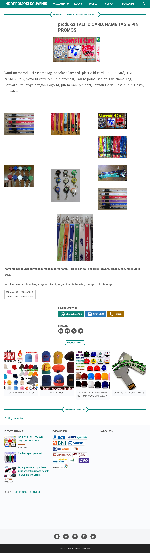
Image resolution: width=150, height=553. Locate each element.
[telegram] (80, 331)
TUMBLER (93, 4)
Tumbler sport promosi (30, 453)
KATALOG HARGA (61, 4)
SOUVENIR (110, 4)
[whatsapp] (74, 331)
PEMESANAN (128, 4)
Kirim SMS (98, 313)
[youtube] (66, 536)
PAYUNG (78, 4)
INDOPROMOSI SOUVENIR (25, 4)
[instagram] (75, 536)
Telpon (118, 313)
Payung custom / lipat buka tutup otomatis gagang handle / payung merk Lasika (33, 471)
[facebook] (60, 331)
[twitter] (67, 331)
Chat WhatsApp (73, 313)
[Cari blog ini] (144, 4)
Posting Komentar (13, 418)
